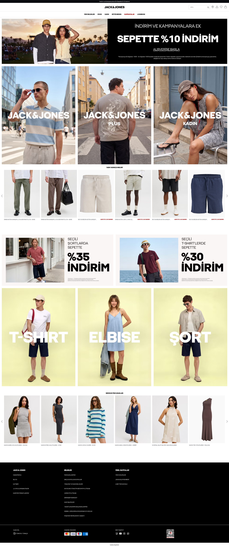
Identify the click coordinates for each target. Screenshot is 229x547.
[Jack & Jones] (114, 8)
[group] (22, 200)
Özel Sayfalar (122, 470)
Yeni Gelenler (120, 475)
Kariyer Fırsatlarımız (21, 493)
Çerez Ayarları (114, 545)
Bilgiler (68, 470)
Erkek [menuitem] (100, 14)
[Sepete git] (225, 7)
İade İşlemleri (69, 502)
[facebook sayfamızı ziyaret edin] (116, 534)
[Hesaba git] (217, 7)
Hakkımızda (17, 475)
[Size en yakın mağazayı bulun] (212, 7)
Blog (15, 479)
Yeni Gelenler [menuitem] (89, 14)
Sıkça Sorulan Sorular (73, 479)
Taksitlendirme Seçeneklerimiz (75, 507)
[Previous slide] (2, 196)
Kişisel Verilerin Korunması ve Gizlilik (78, 511)
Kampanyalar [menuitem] (129, 14)
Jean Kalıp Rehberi (122, 479)
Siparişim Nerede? (70, 498)
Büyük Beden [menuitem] (116, 14)
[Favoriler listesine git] (221, 7)
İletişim (15, 484)
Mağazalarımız (69, 475)
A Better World (121, 484)
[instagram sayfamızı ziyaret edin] (124, 534)
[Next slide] (227, 196)
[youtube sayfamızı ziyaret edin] (120, 534)
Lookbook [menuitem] (141, 14)
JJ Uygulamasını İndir (21, 488)
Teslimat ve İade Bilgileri (73, 484)
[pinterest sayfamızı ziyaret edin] (128, 534)
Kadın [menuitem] (107, 14)
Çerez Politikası (70, 493)
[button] (22, 194)
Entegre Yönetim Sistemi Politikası (77, 488)
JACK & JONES (19, 470)
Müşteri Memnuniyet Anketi (74, 516)
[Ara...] (208, 7)
